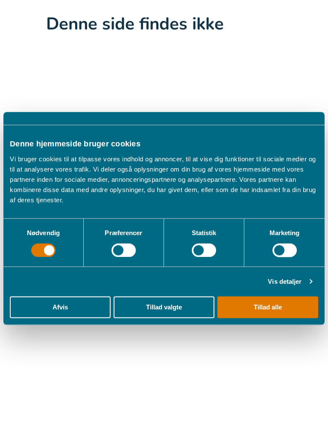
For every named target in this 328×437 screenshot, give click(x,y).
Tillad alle (268, 307)
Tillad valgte (164, 307)
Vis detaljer (285, 281)
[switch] (123, 250)
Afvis (60, 307)
